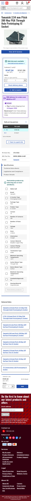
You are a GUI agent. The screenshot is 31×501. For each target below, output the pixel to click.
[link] (16, 63)
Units (6, 75)
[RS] (7, 3)
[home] (2, 12)
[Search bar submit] (27, 8)
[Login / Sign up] (22, 3)
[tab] (15, 165)
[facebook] (17, 437)
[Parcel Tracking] (17, 3)
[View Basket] (27, 3)
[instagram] (13, 437)
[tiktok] (20, 437)
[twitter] (3, 437)
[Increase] (25, 80)
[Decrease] (6, 80)
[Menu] (2, 3)
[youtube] (10, 437)
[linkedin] (7, 437)
